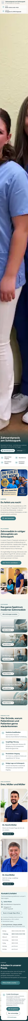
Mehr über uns (7, 834)
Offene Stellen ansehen (9, 983)
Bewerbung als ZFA (9, 450)
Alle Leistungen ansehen (9, 614)
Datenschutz (9, 1005)
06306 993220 (8, 901)
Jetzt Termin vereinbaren (10, 563)
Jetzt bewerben (9, 518)
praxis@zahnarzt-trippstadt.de (12, 904)
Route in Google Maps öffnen (11, 913)
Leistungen (20, 450)
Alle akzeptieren (13, 1009)
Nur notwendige (13, 1013)
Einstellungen (12, 1017)
